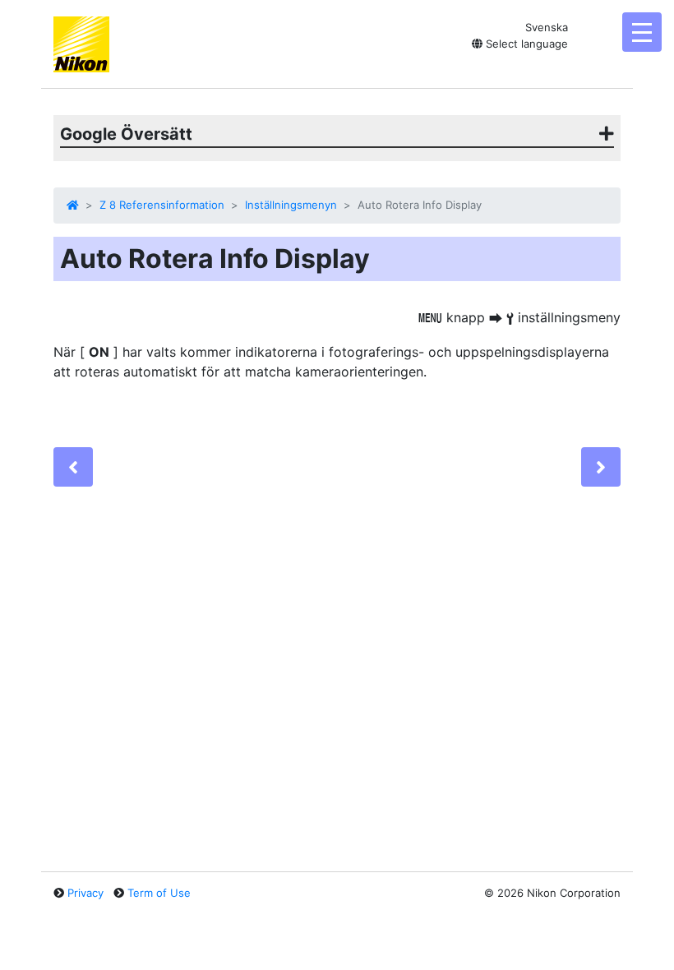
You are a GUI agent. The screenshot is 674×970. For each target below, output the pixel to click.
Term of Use (159, 892)
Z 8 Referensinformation (161, 204)
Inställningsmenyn (291, 204)
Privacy (85, 892)
